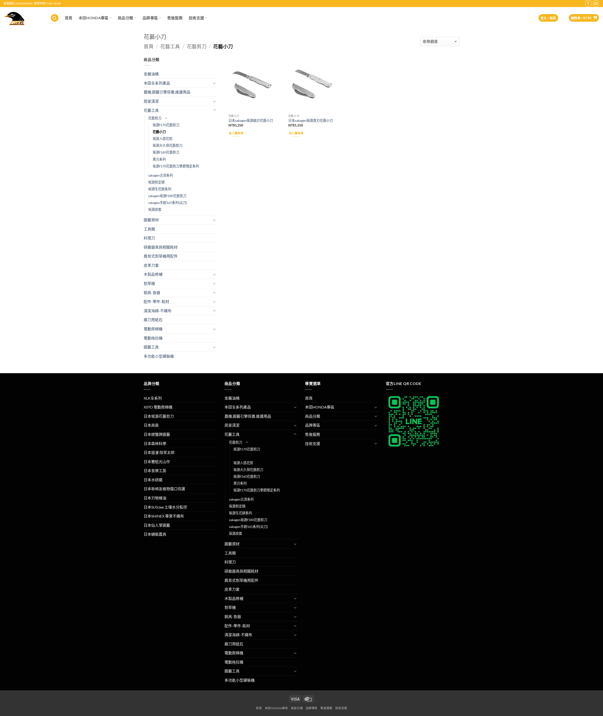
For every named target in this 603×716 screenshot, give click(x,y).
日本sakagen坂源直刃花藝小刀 (310, 120)
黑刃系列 (159, 159)
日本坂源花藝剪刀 (159, 416)
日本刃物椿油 (155, 498)
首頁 (69, 18)
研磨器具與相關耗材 (161, 247)
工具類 (149, 229)
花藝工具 (170, 46)
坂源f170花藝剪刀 (166, 125)
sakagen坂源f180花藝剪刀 (167, 196)
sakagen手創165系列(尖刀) (167, 203)
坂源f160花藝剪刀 (166, 152)
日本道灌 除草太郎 (159, 452)
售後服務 (175, 18)
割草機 (149, 283)
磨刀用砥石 (153, 319)
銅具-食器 (152, 292)
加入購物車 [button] (236, 133)
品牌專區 (150, 18)
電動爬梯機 (153, 329)
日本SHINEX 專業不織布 (164, 516)
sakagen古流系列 (160, 175)
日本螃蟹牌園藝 (157, 434)
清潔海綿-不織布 (157, 310)
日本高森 (151, 425)
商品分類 (125, 18)
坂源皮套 (154, 209)
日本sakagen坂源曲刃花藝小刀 (250, 120)
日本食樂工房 (155, 470)
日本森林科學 (155, 443)
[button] (54, 18)
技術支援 (196, 18)
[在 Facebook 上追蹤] (588, 3)
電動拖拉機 (153, 338)
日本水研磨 (153, 479)
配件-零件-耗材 (156, 301)
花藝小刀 (159, 132)
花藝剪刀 (197, 46)
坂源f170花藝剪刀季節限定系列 (176, 166)
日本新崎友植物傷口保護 (164, 488)
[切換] (214, 83)
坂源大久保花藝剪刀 (167, 145)
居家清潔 (151, 101)
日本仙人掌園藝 (157, 525)
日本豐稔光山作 (157, 461)
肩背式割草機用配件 (161, 256)
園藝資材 (151, 220)
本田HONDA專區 (94, 18)
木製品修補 (153, 274)
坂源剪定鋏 (156, 182)
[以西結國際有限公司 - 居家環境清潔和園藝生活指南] (23, 18)
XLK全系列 (153, 398)
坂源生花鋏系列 (159, 189)
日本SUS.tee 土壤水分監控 (165, 507)
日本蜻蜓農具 (155, 534)
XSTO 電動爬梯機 (158, 407)
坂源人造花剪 (162, 139)
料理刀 (149, 238)
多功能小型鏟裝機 (159, 356)
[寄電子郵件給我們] (595, 3)
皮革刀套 (151, 265)
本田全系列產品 (157, 83)
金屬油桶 (151, 74)
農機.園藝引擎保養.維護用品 (167, 92)
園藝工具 (151, 347)
